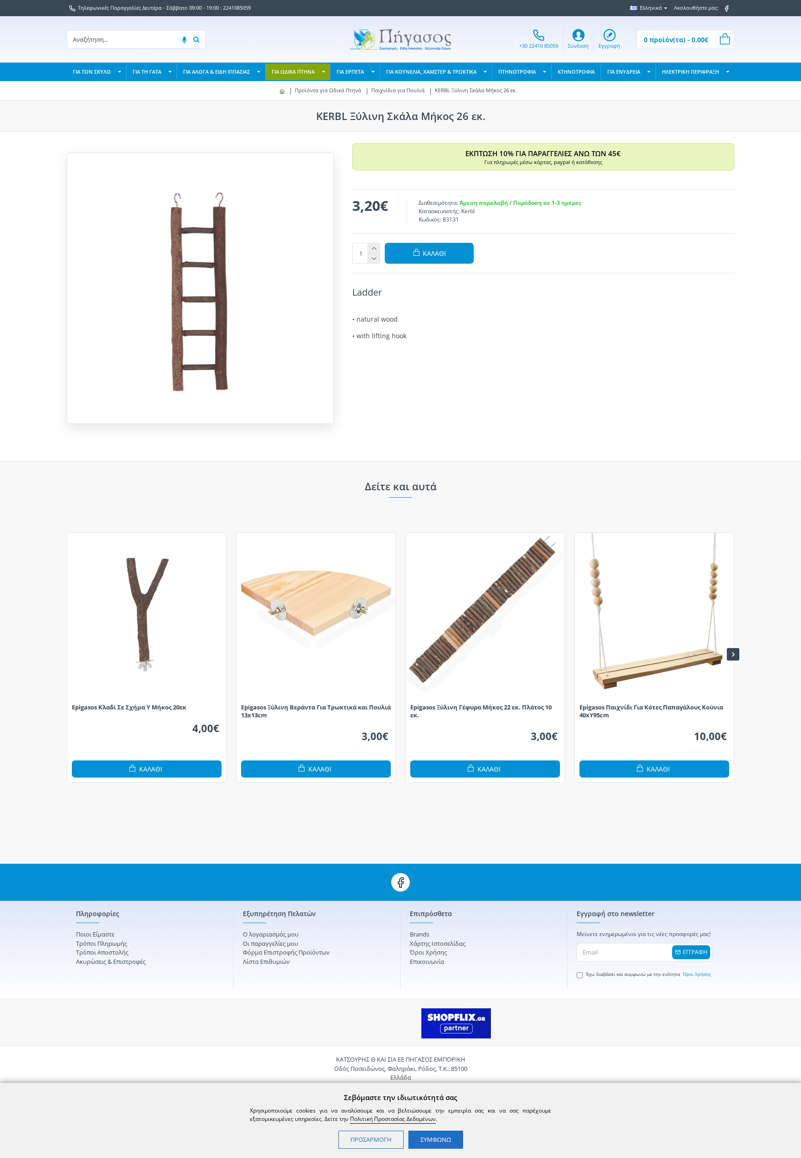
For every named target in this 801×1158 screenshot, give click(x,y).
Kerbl (468, 211)
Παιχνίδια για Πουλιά (398, 90)
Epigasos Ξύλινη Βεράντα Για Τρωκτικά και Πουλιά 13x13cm (316, 711)
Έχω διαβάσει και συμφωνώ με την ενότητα (648, 974)
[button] (68, 654)
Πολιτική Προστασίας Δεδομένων (393, 1119)
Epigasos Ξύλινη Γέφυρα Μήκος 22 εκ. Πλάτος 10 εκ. (481, 711)
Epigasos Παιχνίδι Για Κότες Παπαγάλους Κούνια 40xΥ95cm (651, 711)
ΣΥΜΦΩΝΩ (435, 1139)
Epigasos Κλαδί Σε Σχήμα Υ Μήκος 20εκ (129, 707)
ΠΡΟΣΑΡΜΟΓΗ (371, 1139)
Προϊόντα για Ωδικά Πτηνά (328, 90)
